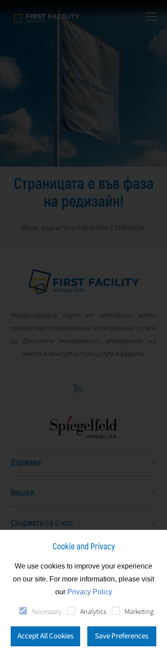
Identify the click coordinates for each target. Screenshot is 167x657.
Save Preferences (121, 636)
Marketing (139, 612)
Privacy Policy (89, 592)
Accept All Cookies (45, 636)
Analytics (93, 612)
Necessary (46, 612)
